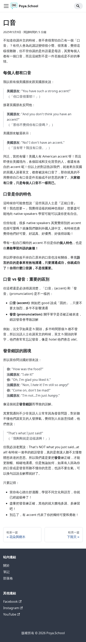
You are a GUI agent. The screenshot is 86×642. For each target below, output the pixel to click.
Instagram (11, 608)
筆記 (6, 572)
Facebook (10, 601)
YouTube (9, 614)
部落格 (8, 578)
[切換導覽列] (6, 6)
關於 (6, 565)
